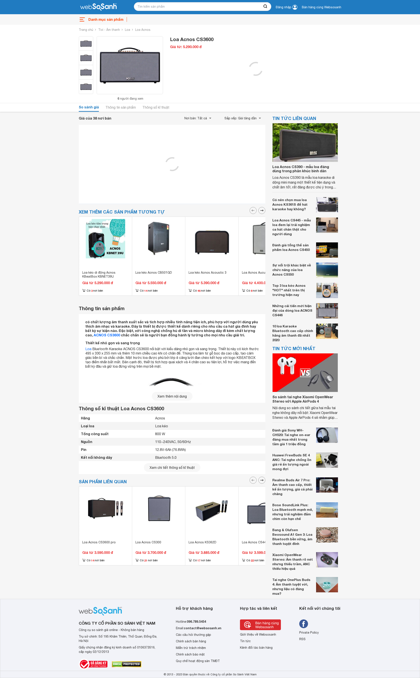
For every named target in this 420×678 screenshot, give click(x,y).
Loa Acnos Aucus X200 (258, 272)
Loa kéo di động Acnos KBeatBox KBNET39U (99, 274)
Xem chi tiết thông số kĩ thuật (172, 467)
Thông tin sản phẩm (120, 107)
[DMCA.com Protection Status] (126, 664)
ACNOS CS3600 (107, 335)
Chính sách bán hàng (191, 641)
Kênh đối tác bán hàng (256, 647)
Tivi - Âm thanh (109, 29)
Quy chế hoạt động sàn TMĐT (198, 661)
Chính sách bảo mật (190, 654)
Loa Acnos (142, 29)
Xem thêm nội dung (172, 396)
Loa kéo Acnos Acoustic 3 (207, 272)
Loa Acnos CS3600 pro (99, 542)
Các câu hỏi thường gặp (193, 634)
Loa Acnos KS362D (202, 542)
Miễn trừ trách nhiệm (191, 648)
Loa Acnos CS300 (148, 542)
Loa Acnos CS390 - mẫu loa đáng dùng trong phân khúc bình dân (300, 169)
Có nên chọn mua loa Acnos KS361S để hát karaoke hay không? (290, 204)
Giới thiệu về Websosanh (258, 634)
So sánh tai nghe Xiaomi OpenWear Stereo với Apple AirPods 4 (302, 399)
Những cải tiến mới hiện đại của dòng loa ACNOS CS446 (292, 310)
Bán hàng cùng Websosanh (321, 7)
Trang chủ (86, 29)
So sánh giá (89, 107)
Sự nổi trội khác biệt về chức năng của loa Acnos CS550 (291, 269)
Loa (127, 29)
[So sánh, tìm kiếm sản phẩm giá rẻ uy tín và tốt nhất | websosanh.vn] (98, 7)
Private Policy (309, 632)
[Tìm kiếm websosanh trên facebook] (303, 623)
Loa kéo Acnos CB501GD (153, 272)
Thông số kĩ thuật (155, 107)
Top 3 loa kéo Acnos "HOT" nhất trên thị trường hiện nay (289, 290)
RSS (302, 639)
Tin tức (245, 641)
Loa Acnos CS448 (255, 542)
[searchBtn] (265, 6)
